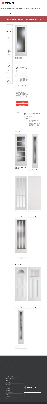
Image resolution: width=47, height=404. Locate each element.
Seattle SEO (30, 402)
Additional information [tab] (17, 112)
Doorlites (8, 34)
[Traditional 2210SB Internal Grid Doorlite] (21, 284)
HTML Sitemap (8, 398)
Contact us (7, 394)
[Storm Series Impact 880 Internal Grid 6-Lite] (21, 327)
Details (21, 216)
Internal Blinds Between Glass (11, 363)
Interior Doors (8, 382)
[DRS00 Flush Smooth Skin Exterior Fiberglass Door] (34, 193)
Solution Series (9, 372)
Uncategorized (9, 31)
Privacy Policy (8, 396)
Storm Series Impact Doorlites (11, 374)
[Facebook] (24, 395)
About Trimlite (8, 388)
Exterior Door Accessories (10, 378)
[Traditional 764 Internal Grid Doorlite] (34, 151)
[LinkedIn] (27, 395)
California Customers (9, 392)
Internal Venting (9, 365)
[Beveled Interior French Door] (21, 236)
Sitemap (28, 402)
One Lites (9, 69)
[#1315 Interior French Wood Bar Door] (21, 193)
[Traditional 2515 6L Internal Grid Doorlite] (34, 284)
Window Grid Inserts (9, 61)
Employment (8, 390)
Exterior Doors (8, 380)
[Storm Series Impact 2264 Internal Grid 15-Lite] (21, 150)
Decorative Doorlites (10, 361)
